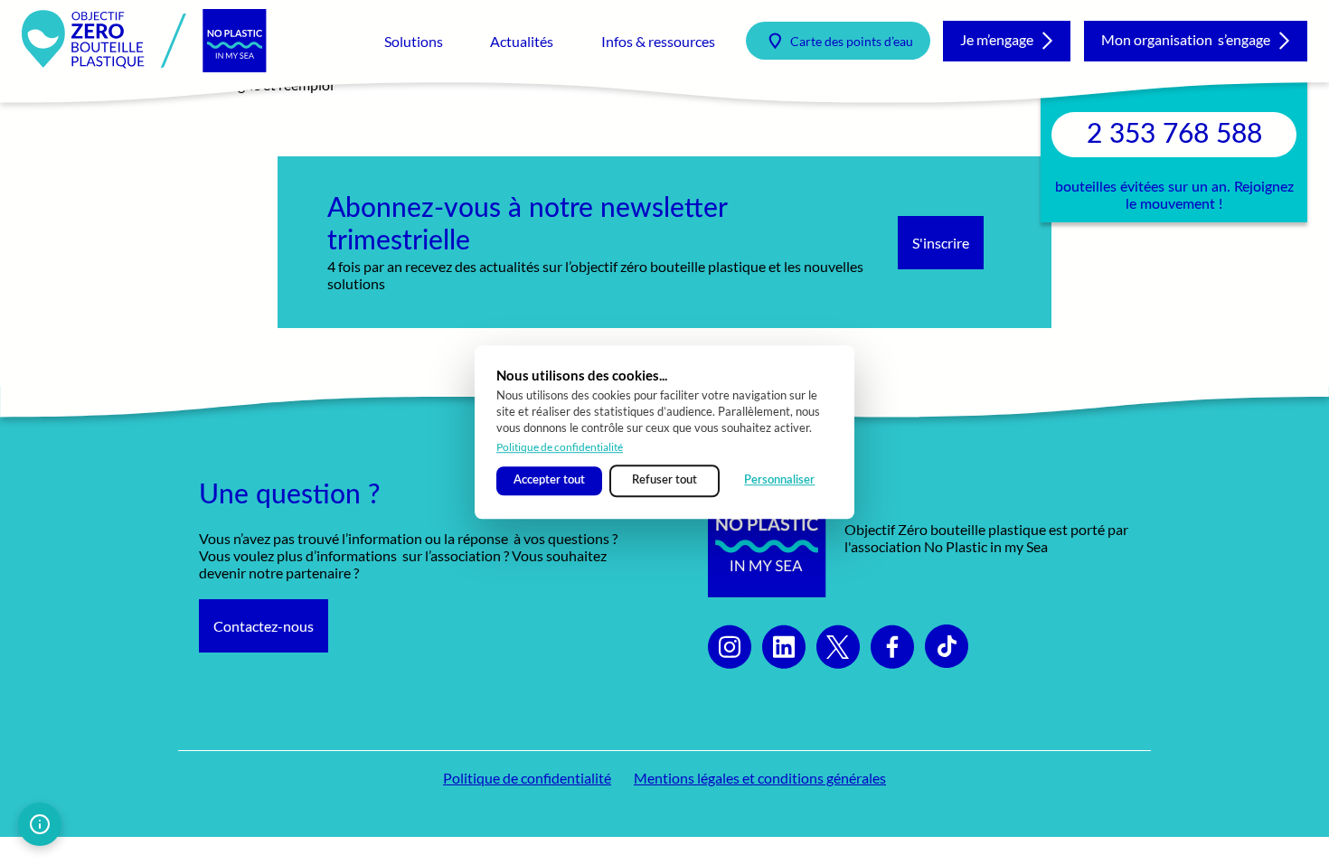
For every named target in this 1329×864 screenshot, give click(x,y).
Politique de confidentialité (559, 447)
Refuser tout (664, 480)
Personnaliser (779, 480)
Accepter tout (549, 480)
